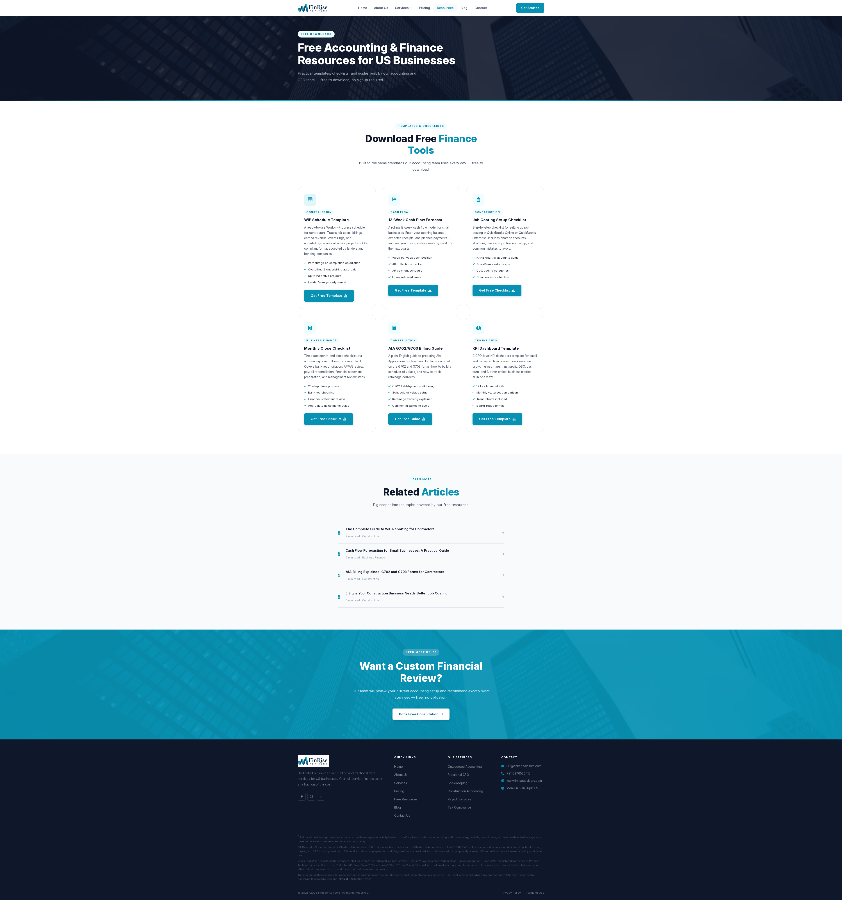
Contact (481, 8)
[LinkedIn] (321, 797)
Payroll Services (459, 799)
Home (362, 8)
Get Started (530, 8)
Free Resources (405, 799)
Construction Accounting (465, 791)
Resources (445, 8)
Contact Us (402, 815)
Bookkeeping (457, 783)
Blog (464, 8)
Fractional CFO (458, 775)
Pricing (424, 8)
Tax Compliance (459, 807)
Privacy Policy (511, 892)
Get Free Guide (407, 419)
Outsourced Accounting (465, 766)
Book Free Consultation (418, 714)
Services (402, 8)
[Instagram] (311, 797)
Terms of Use (345, 878)
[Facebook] (302, 797)
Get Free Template (326, 296)
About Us (381, 8)
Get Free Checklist (494, 290)
